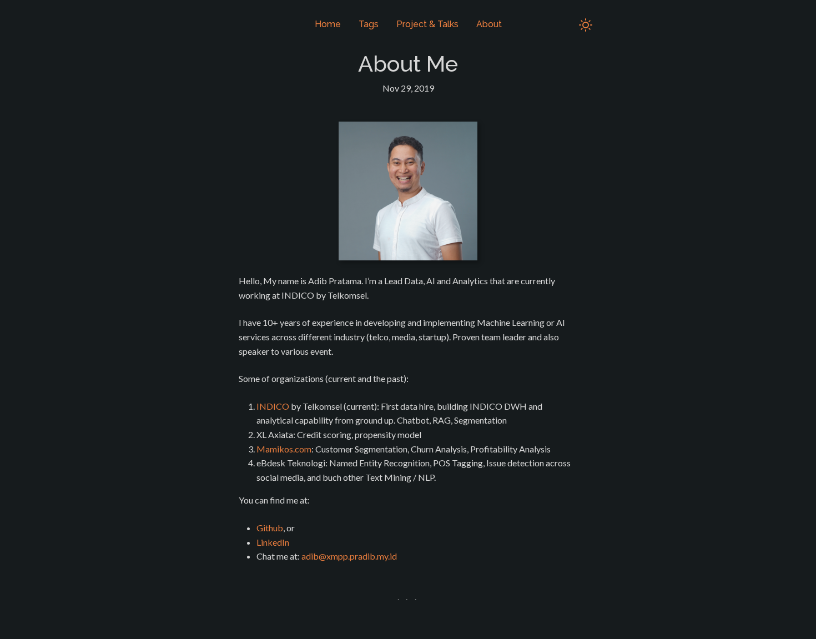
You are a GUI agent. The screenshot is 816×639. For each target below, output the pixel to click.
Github (269, 527)
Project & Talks (427, 24)
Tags (369, 24)
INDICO (272, 406)
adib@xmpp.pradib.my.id (349, 556)
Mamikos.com (283, 449)
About (489, 24)
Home (328, 24)
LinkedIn (272, 542)
